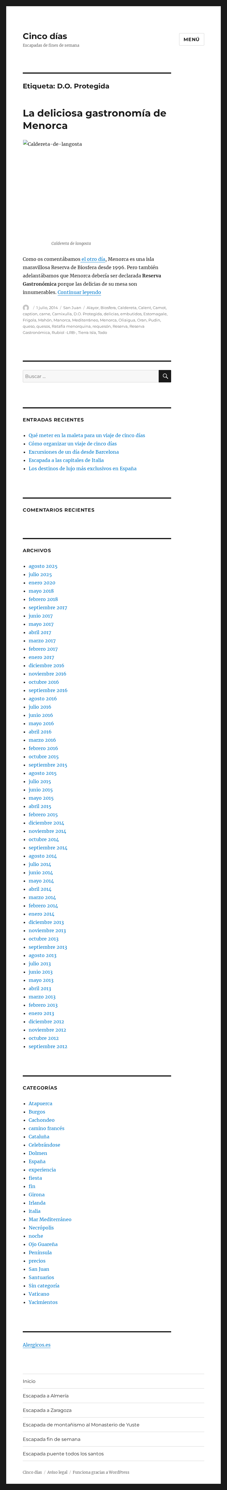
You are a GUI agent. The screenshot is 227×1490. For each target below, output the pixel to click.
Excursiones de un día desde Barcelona (74, 452)
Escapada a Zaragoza (47, 1410)
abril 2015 (40, 806)
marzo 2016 (42, 740)
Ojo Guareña (43, 1244)
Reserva (120, 326)
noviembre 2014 (47, 831)
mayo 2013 (41, 980)
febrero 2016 (43, 748)
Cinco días (45, 36)
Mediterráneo (85, 320)
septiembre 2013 (48, 947)
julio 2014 (40, 864)
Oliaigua (127, 320)
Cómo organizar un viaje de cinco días (73, 444)
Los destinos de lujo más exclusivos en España (83, 468)
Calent (144, 307)
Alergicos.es (37, 1345)
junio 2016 (41, 715)
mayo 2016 (41, 723)
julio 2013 (40, 964)
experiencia (42, 1170)
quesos (43, 326)
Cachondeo (42, 1120)
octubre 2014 (44, 839)
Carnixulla (62, 313)
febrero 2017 (43, 649)
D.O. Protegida (88, 313)
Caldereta (127, 307)
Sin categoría (44, 1286)
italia (34, 1211)
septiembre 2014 (48, 848)
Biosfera (108, 307)
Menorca (108, 320)
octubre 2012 (44, 1038)
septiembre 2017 (48, 607)
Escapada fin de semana (51, 1439)
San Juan (72, 307)
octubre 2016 (44, 682)
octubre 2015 (44, 756)
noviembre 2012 (47, 1030)
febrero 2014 (43, 906)
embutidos (131, 313)
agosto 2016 (43, 699)
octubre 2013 (44, 939)
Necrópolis (41, 1228)
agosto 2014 (43, 856)
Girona (37, 1195)
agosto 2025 (43, 566)
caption (30, 313)
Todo (102, 332)
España (37, 1161)
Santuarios (41, 1277)
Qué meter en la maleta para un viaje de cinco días (87, 435)
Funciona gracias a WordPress (101, 1472)
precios (37, 1261)
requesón (102, 326)
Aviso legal (57, 1472)
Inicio (29, 1381)
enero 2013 (41, 1013)
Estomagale (155, 313)
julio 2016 (40, 707)
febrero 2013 (43, 1005)
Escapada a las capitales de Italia (66, 460)
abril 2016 (40, 732)
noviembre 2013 (47, 930)
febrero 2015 (43, 814)
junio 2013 (41, 972)
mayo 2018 (41, 591)
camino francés (46, 1128)
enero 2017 (41, 657)
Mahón (45, 320)
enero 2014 (41, 914)
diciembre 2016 (46, 665)
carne (44, 313)
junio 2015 (41, 790)
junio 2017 (41, 616)
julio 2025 (40, 574)
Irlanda (37, 1203)
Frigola (29, 320)
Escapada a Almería (46, 1396)
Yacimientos (43, 1302)
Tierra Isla (87, 332)
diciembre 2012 (46, 1021)
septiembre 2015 (48, 765)
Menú (192, 39)
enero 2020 (42, 583)
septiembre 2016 (48, 690)
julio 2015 (40, 781)
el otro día (92, 259)
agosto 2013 (42, 955)
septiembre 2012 (48, 1046)
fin (32, 1186)
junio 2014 (41, 872)
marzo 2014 (42, 897)
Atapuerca (40, 1103)
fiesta (35, 1178)
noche (36, 1236)
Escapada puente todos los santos (63, 1454)
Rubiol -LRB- (64, 332)
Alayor (93, 307)
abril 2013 (40, 988)
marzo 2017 (42, 641)
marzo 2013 (42, 997)
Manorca (61, 320)
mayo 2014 (41, 881)
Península (40, 1252)
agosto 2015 (43, 773)
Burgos (37, 1112)
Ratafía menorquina (71, 326)
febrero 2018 (43, 599)
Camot (159, 307)
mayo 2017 (41, 624)
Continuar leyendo (79, 292)
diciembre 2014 (46, 823)
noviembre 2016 (48, 674)
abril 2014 (40, 889)
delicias (111, 313)
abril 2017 (40, 632)
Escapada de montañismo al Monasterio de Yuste (81, 1425)
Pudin (154, 320)
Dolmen (38, 1153)
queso (29, 326)
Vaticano (39, 1294)
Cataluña (39, 1137)
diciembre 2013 (46, 922)
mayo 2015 (41, 798)
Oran (142, 320)
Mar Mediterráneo (50, 1219)
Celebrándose (44, 1145)
